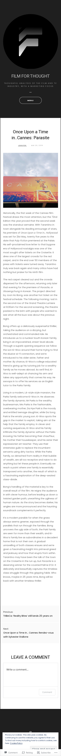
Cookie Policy (16, 743)
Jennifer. (22, 145)
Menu (30, 100)
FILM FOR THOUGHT (30, 76)
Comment (47, 692)
